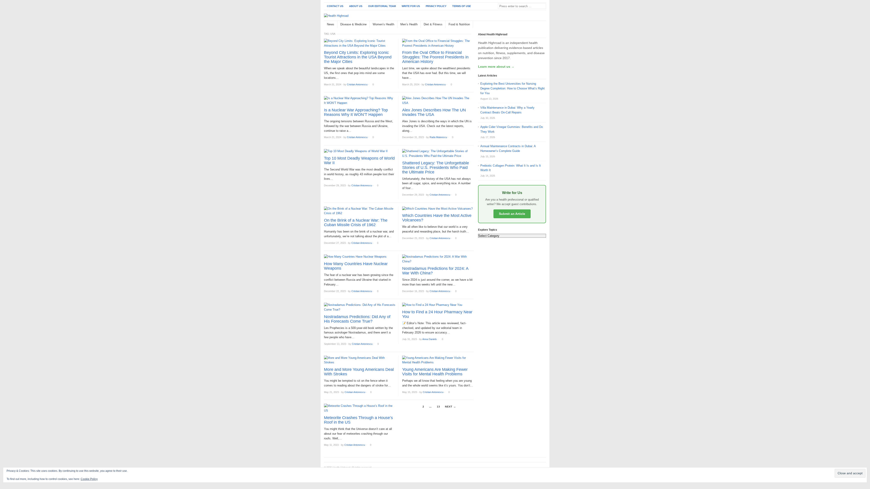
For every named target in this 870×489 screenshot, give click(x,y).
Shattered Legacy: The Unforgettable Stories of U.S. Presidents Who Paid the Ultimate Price (435, 167)
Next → (450, 406)
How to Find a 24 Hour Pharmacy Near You (437, 314)
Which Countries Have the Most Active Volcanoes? (436, 217)
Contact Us (335, 6)
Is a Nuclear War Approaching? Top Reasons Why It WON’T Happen (356, 112)
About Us (355, 6)
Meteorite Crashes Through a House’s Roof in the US (358, 419)
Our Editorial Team (382, 6)
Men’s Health (409, 24)
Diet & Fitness (433, 24)
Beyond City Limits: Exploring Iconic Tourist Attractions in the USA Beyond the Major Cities (358, 57)
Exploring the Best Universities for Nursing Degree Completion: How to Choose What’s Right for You (512, 88)
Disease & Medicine (353, 24)
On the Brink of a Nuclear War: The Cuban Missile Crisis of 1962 (355, 222)
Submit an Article (512, 214)
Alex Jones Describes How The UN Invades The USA (434, 112)
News (330, 24)
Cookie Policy (89, 479)
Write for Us (411, 6)
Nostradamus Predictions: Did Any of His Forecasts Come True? (357, 319)
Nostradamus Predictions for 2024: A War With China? (435, 270)
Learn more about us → (496, 66)
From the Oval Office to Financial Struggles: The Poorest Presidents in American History (435, 57)
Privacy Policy (436, 6)
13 (438, 406)
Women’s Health (383, 24)
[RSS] (543, 24)
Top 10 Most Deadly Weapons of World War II (359, 160)
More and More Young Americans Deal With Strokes (359, 371)
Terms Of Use (461, 6)
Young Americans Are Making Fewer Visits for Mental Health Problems (435, 371)
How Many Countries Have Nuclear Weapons (356, 266)
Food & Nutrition (459, 24)
